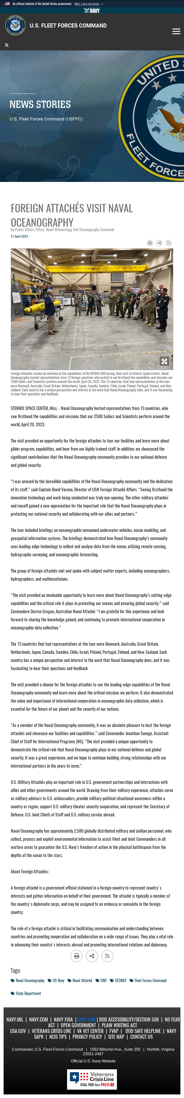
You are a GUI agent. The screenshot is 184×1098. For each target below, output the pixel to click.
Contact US (141, 1036)
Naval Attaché (82, 980)
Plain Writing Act (119, 1025)
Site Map (116, 1036)
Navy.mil (14, 1019)
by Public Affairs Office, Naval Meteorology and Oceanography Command (62, 229)
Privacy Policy (87, 1036)
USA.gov (18, 1031)
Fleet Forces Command (151, 980)
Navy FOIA (63, 1019)
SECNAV (120, 980)
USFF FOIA (87, 1019)
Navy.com (38, 1019)
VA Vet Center (90, 1031)
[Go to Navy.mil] (92, 10)
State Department (28, 993)
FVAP (113, 1031)
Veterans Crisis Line (51, 1031)
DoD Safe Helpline (143, 1031)
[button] (89, 3)
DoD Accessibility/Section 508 (129, 1019)
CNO (104, 980)
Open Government (78, 1025)
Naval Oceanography (30, 980)
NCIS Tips (58, 1036)
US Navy (58, 980)
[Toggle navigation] (176, 31)
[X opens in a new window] (7, 45)
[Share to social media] (159, 243)
